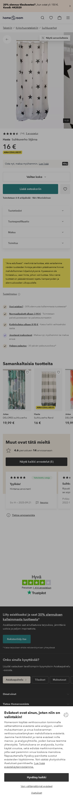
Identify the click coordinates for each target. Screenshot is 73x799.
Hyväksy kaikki (36, 777)
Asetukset (36, 792)
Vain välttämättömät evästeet (36, 786)
